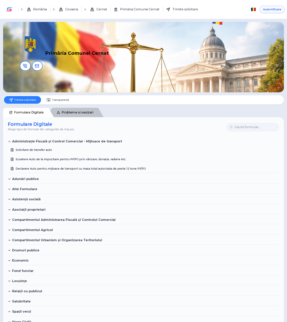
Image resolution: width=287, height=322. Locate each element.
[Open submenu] (22, 9)
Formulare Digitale (29, 114)
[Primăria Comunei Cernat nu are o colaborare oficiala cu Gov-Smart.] (274, 82)
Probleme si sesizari (77, 114)
